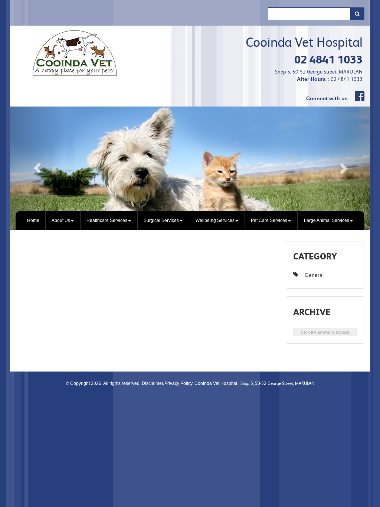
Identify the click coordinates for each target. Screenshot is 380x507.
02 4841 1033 (328, 59)
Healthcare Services (106, 220)
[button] (37, 168)
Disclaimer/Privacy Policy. (168, 383)
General (314, 275)
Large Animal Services (326, 220)
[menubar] (190, 220)
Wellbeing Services (215, 220)
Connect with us (327, 98)
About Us (61, 220)
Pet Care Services (269, 220)
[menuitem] (33, 220)
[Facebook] (356, 96)
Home (33, 220)
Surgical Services (161, 220)
